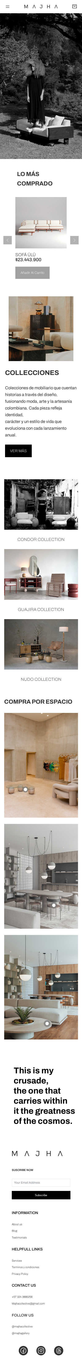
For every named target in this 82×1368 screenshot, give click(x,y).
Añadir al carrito (32, 272)
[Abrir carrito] (74, 6)
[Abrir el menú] (7, 6)
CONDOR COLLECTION (41, 539)
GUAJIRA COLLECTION (41, 609)
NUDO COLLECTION (41, 679)
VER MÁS (18, 451)
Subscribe (41, 1195)
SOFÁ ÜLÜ (25, 254)
